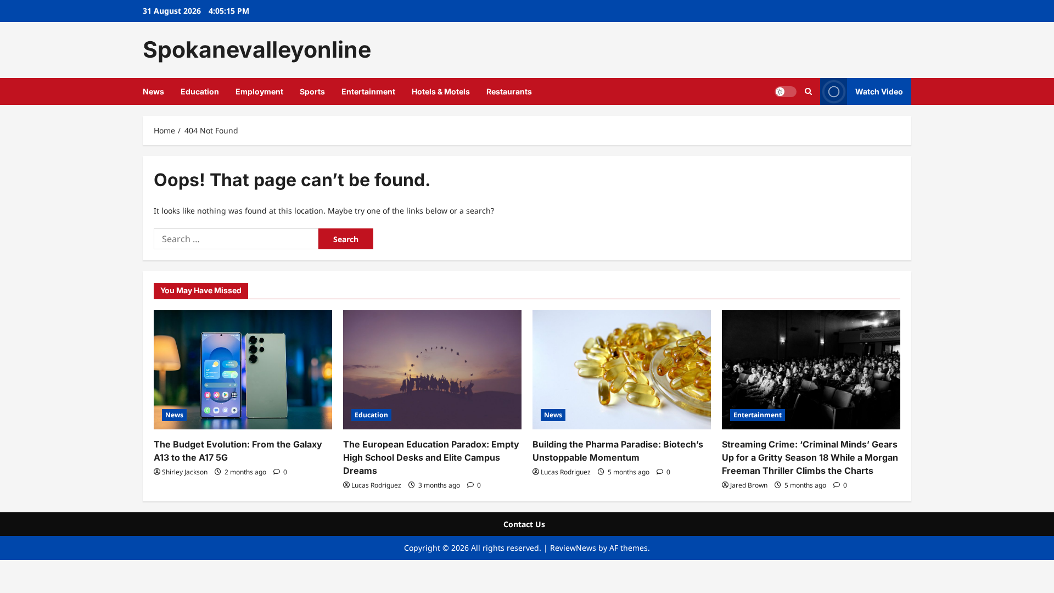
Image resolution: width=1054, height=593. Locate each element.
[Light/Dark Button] (786, 91)
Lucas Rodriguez (376, 485)
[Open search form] (808, 91)
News (153, 91)
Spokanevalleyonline (257, 49)
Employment (259, 91)
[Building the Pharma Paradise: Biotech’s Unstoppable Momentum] (621, 369)
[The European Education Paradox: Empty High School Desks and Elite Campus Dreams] (432, 369)
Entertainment (368, 91)
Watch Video (879, 91)
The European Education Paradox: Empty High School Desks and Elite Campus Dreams (431, 457)
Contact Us (524, 524)
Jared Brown (748, 485)
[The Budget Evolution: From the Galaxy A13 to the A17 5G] (243, 369)
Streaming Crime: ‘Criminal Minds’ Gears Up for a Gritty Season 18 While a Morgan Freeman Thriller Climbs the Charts (810, 457)
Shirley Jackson (185, 472)
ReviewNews (573, 547)
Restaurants (509, 91)
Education (200, 91)
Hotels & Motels (441, 91)
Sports (312, 91)
